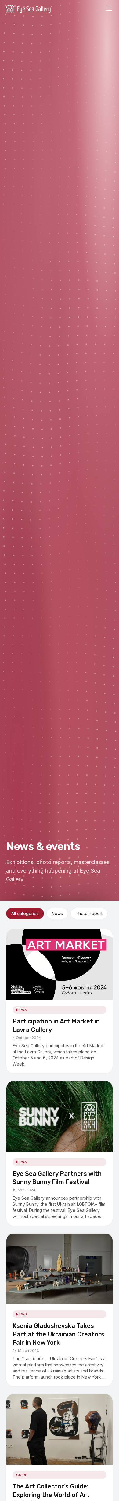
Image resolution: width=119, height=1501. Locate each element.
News (57, 913)
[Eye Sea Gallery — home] (28, 9)
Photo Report (89, 913)
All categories (25, 913)
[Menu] (109, 9)
